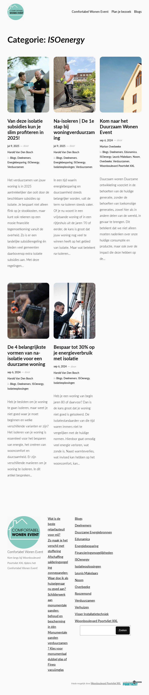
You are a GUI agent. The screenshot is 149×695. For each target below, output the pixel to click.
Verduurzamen (15, 167)
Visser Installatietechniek (92, 614)
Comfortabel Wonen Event (25, 552)
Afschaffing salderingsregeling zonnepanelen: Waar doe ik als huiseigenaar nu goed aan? (58, 573)
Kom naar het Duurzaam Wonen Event (119, 127)
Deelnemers (24, 158)
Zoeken (123, 630)
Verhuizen (82, 607)
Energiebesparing (16, 162)
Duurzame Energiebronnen (93, 532)
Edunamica (130, 152)
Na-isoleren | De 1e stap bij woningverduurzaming (74, 130)
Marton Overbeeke (110, 146)
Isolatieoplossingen (64, 167)
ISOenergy (33, 162)
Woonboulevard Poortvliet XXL (117, 166)
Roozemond (83, 593)
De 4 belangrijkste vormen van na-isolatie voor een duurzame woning (26, 356)
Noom (136, 157)
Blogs (13, 158)
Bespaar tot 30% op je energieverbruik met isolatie (74, 353)
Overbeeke (106, 161)
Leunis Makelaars (122, 157)
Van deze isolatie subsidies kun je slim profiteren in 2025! (25, 130)
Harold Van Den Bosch (20, 152)
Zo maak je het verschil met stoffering (58, 546)
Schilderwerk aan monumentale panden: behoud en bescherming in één (57, 610)
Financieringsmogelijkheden (94, 552)
